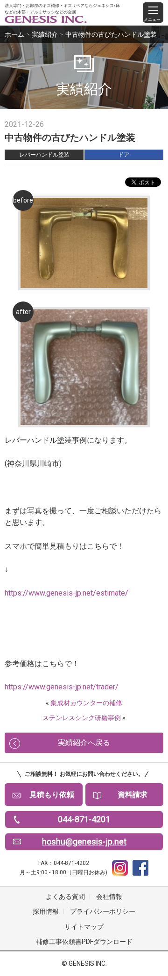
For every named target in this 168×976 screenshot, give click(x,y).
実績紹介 (45, 34)
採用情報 (46, 911)
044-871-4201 (84, 819)
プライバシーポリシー (102, 911)
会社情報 (109, 896)
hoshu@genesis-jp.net (84, 841)
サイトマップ (84, 926)
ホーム (14, 34)
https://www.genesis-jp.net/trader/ (62, 686)
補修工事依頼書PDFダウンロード (84, 941)
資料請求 (132, 794)
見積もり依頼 (51, 794)
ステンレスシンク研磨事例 (81, 717)
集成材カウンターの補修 (86, 703)
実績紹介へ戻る (84, 742)
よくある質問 (65, 896)
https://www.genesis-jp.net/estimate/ (66, 593)
